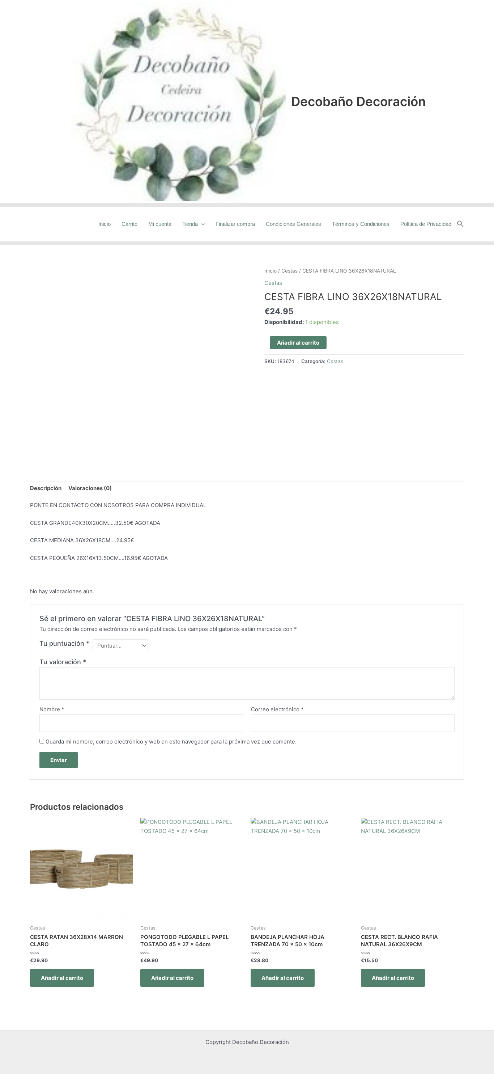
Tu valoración (62, 662)
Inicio (104, 224)
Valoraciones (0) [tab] (90, 488)
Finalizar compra (235, 224)
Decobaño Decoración (358, 101)
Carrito (129, 224)
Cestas (289, 271)
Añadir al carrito (298, 342)
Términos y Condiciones (360, 224)
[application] (201, 224)
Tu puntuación (64, 643)
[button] (460, 224)
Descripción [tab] (45, 488)
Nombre (51, 709)
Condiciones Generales (293, 224)
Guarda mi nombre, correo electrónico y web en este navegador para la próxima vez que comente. (171, 741)
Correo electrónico (277, 709)
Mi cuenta (159, 224)
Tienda (190, 224)
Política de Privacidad (425, 224)
